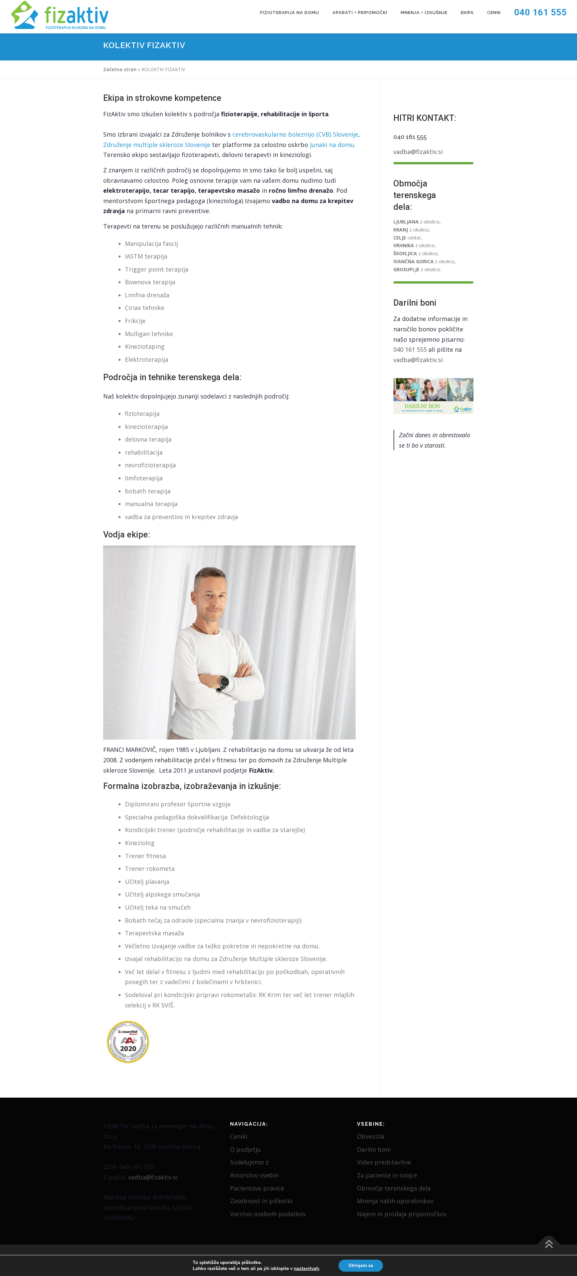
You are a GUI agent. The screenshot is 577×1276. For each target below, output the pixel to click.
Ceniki (238, 1136)
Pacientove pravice (257, 1188)
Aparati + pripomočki (360, 12)
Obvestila (370, 1136)
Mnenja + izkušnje (424, 12)
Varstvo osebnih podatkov (268, 1214)
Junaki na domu (332, 145)
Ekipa (467, 12)
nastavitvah (306, 1269)
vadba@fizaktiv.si (418, 152)
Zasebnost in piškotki (261, 1201)
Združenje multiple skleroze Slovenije (156, 145)
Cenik (494, 12)
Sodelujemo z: (250, 1162)
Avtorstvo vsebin (254, 1175)
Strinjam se (361, 1265)
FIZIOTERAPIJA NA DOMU (289, 12)
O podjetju (245, 1149)
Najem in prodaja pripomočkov (402, 1214)
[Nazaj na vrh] (549, 1245)
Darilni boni (374, 1149)
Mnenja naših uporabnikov (395, 1201)
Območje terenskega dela (394, 1188)
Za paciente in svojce (387, 1175)
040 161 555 (540, 12)
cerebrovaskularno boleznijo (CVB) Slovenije (295, 134)
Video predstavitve (384, 1162)
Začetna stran (120, 69)
